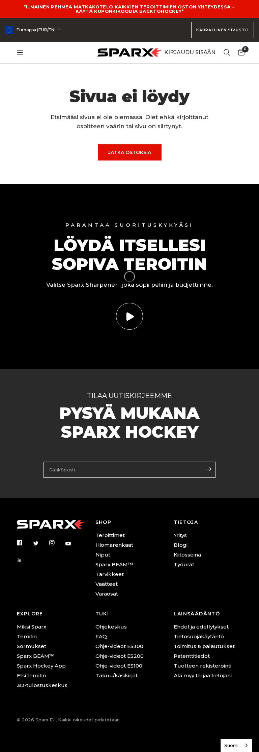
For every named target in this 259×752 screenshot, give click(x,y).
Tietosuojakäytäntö (199, 636)
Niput (102, 554)
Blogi (181, 545)
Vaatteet (106, 584)
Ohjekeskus (111, 626)
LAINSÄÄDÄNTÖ (197, 613)
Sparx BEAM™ (114, 564)
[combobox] (236, 745)
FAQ (101, 636)
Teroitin (27, 636)
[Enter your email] (208, 469)
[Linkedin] (24, 560)
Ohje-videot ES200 (119, 656)
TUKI (102, 613)
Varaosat (106, 593)
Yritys (180, 535)
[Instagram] (56, 542)
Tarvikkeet (109, 574)
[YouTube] (72, 543)
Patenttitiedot (192, 656)
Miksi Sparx (31, 626)
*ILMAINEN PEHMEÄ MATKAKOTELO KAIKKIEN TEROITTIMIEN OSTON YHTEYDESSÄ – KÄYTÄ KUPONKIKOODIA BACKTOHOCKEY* (129, 9)
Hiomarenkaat (114, 545)
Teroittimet (110, 535)
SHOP (103, 522)
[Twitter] (40, 543)
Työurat (184, 564)
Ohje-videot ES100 (118, 666)
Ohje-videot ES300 (119, 646)
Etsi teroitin (31, 675)
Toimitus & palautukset (204, 646)
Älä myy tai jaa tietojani (203, 675)
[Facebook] (24, 542)
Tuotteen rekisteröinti (202, 666)
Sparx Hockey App (41, 666)
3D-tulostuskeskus (42, 685)
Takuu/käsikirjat (116, 675)
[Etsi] (226, 52)
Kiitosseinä (187, 554)
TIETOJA (186, 522)
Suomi (231, 745)
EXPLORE (30, 613)
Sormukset (31, 646)
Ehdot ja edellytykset (201, 626)
